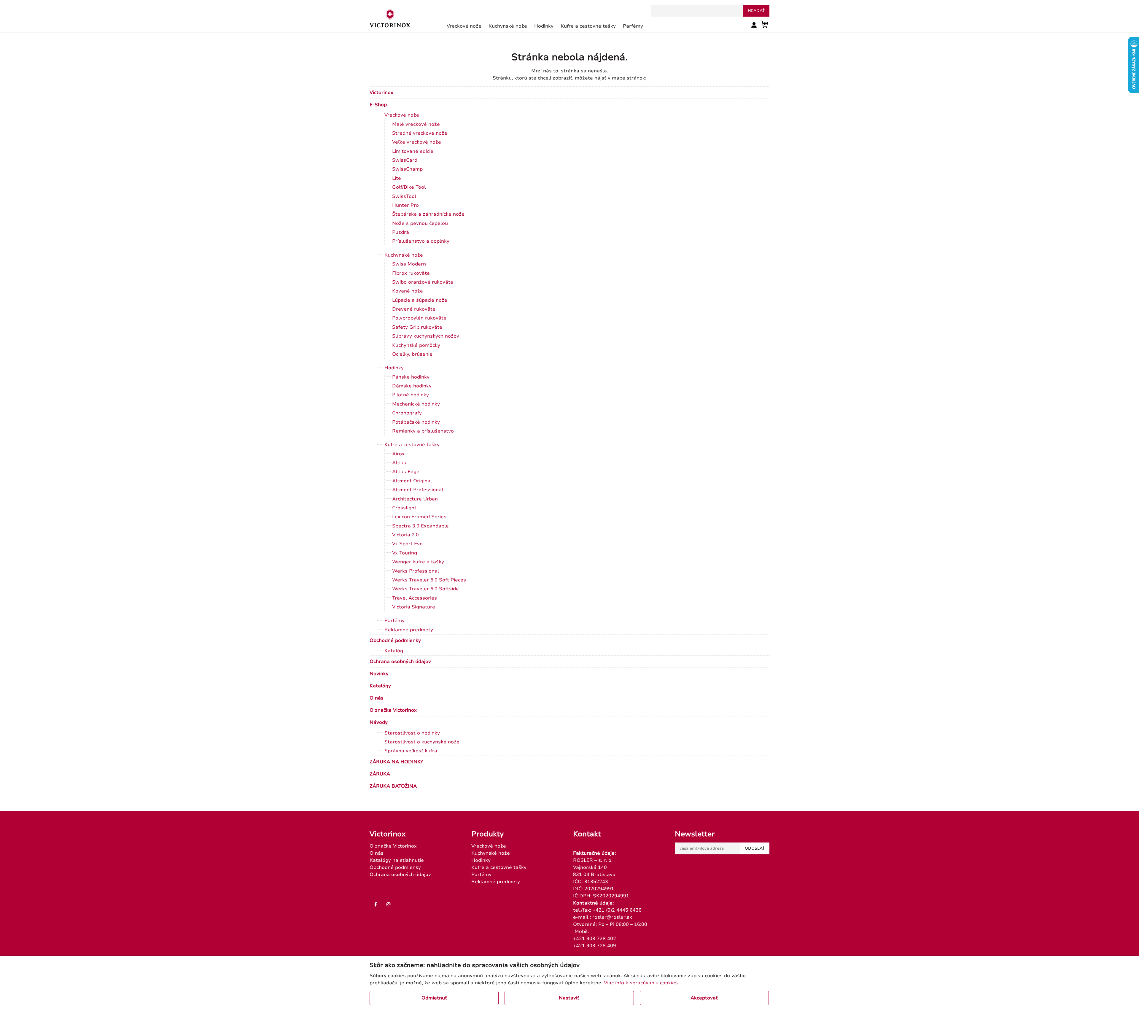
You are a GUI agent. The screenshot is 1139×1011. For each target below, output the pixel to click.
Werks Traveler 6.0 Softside (425, 589)
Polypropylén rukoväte (419, 318)
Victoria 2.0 (405, 535)
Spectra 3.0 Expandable (420, 526)
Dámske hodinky (412, 386)
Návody (379, 722)
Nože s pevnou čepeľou (420, 223)
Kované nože (407, 291)
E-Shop (378, 104)
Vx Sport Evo (407, 544)
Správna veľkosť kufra (410, 751)
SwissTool (404, 196)
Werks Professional (415, 571)
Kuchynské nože (403, 255)
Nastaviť (569, 998)
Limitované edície (412, 151)
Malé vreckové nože (416, 124)
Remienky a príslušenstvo (423, 431)
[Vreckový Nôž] (390, 18)
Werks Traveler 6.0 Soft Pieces (429, 580)
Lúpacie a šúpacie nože (419, 300)
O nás (377, 698)
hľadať (756, 10)
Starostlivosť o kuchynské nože (421, 742)
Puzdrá (400, 232)
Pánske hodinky (410, 377)
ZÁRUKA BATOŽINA (393, 786)
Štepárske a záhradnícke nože (428, 214)
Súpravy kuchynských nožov (425, 336)
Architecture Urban (415, 499)
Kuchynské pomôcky (416, 345)
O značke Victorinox (393, 710)
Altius (399, 463)
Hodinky (394, 368)
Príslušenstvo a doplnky (420, 241)
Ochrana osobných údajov (400, 661)
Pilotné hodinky (410, 395)
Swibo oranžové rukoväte (422, 282)
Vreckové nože (401, 115)
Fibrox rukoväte (411, 273)
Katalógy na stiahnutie (397, 860)
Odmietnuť (434, 998)
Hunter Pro (405, 205)
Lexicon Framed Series (419, 517)
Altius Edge (405, 471)
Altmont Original (412, 481)
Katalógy (380, 686)
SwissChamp (407, 169)
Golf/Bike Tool (409, 187)
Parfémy (394, 620)
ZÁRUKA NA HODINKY (396, 762)
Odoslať (755, 848)
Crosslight (404, 508)
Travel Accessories (414, 598)
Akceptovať (704, 998)
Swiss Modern (409, 264)
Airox (398, 454)
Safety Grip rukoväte (417, 327)
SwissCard (404, 160)
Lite (396, 178)
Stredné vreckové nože (419, 133)
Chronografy (407, 413)
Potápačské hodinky (416, 422)
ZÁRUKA (380, 774)
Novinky (379, 673)
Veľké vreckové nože (416, 142)
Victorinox (381, 92)
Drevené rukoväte (413, 309)
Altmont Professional (417, 490)
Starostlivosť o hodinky (412, 733)
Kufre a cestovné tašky (412, 444)
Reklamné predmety (408, 630)
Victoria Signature (413, 607)
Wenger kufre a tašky (418, 562)
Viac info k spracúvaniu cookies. (641, 983)
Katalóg (393, 651)
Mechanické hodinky (416, 404)
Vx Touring (404, 553)
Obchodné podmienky (395, 640)
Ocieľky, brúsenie (412, 354)
